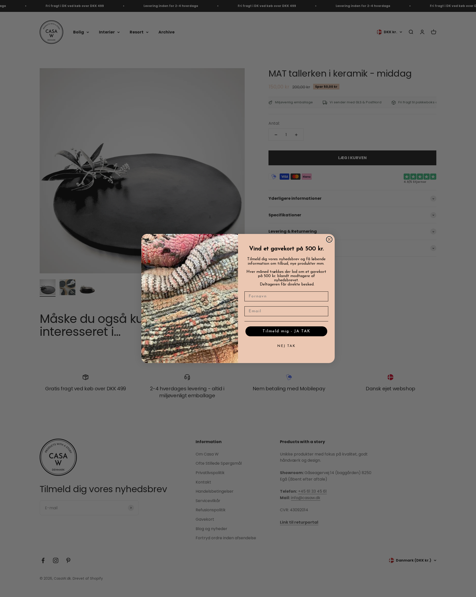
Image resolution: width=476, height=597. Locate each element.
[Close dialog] (329, 239)
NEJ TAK (286, 346)
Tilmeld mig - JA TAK (286, 331)
